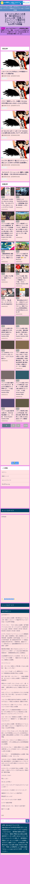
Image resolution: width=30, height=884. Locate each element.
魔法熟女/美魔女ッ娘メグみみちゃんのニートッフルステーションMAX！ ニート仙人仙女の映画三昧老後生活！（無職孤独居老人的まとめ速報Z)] (15, 650)
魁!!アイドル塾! (6, 809)
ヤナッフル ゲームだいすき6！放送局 (11, 799)
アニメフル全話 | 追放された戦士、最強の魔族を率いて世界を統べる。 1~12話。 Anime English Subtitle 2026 (22, 332)
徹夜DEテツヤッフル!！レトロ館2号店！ (12, 793)
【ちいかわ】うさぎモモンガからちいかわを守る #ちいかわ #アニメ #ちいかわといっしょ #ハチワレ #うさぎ (7, 203)
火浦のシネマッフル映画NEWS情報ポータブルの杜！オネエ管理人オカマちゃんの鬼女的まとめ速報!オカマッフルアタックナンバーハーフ (14, 711)
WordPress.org (6, 484)
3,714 (25, 425)
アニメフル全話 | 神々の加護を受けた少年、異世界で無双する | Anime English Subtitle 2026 (7, 332)
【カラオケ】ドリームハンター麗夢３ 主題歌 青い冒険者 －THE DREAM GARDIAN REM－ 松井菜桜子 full (15, 174)
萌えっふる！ (5, 778)
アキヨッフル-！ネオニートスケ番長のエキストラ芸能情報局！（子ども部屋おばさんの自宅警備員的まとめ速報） (15, 741)
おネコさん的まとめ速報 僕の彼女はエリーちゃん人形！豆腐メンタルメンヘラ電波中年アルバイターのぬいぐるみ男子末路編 (15, 619)
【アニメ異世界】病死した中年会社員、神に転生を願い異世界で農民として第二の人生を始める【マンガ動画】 (22, 414)
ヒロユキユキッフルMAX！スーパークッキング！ (14, 790)
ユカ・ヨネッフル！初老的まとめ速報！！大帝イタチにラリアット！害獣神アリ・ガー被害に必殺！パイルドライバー (15, 718)
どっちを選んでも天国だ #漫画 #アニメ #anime (7, 277)
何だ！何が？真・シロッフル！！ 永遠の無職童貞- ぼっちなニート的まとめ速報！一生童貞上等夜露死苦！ (15, 678)
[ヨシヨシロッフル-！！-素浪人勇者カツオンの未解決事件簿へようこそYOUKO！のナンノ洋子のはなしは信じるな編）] (15, 749)
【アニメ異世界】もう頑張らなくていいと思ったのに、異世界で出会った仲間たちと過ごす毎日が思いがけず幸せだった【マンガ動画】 (22, 229)
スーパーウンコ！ (6, 663)
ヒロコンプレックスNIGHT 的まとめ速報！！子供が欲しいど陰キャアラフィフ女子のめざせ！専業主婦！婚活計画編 (15, 770)
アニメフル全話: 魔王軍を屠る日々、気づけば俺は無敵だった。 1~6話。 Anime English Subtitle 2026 (7, 414)
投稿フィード (5, 476)
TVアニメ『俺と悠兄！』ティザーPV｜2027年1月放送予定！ (7, 302)
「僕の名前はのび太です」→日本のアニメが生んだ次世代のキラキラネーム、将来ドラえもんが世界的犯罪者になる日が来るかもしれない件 (22, 306)
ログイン (4, 472)
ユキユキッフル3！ (7, 775)
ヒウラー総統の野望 (7, 802)
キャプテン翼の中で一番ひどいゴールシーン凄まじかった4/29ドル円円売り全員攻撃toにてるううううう (15, 162)
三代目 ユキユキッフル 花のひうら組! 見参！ (14, 805)
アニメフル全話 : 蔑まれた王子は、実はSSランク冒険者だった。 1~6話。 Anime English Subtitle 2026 (22, 279)
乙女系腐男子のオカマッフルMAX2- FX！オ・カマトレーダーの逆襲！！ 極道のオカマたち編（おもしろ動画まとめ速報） (15, 657)
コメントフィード (6, 480)
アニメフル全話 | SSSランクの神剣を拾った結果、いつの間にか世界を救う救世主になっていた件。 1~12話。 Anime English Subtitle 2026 (22, 388)
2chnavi (4, 516)
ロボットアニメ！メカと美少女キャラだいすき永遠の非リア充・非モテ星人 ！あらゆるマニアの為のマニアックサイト (15, 694)
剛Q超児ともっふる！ (7, 796)
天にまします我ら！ (7, 781)
